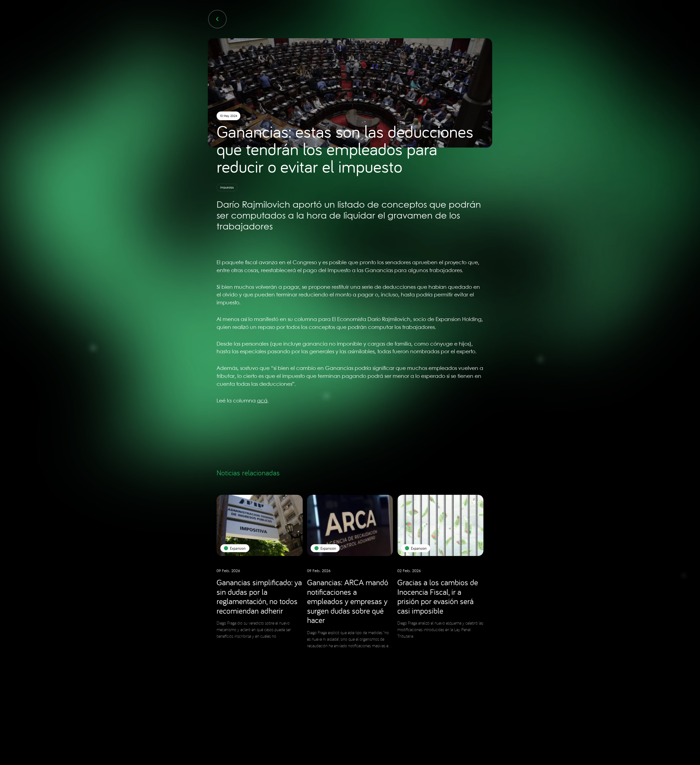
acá (262, 401)
